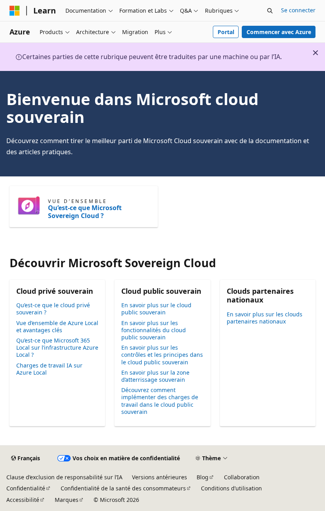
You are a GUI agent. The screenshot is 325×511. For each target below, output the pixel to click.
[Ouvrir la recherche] (270, 11)
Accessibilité (22, 499)
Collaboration (242, 477)
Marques (66, 499)
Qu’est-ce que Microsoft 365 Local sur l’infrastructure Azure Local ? (57, 347)
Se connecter (298, 10)
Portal (226, 32)
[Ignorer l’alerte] (315, 52)
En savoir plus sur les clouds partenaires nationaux (264, 317)
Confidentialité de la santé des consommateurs (123, 488)
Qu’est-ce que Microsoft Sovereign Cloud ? (85, 212)
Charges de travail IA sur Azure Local (49, 369)
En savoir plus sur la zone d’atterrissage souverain (155, 376)
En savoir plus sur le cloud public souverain (156, 308)
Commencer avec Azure (279, 32)
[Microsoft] (15, 11)
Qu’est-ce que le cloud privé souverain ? (53, 308)
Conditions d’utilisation (231, 488)
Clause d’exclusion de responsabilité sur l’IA (64, 477)
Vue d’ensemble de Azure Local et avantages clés (57, 326)
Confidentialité (25, 488)
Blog (202, 477)
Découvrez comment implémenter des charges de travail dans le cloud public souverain (159, 400)
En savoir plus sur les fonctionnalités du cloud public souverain (153, 330)
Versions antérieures (159, 477)
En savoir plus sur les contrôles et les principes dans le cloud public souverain (162, 355)
